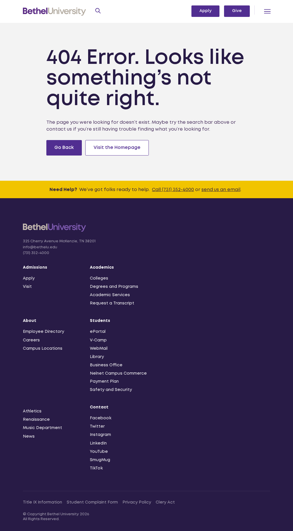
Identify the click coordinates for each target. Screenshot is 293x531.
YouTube (99, 451)
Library (97, 357)
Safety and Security (111, 390)
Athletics (32, 411)
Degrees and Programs (114, 286)
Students (100, 320)
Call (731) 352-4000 (173, 190)
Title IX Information (42, 502)
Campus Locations (42, 348)
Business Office (106, 365)
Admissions (35, 267)
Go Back (64, 147)
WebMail (99, 348)
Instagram (100, 434)
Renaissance (36, 419)
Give (237, 11)
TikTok (96, 468)
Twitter (97, 426)
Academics (102, 267)
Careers (31, 340)
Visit (27, 286)
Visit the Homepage (117, 147)
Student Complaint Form (92, 502)
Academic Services (110, 295)
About (29, 320)
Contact (99, 407)
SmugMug (100, 460)
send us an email (220, 190)
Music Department (42, 428)
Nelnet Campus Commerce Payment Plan (118, 377)
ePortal (98, 331)
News (29, 436)
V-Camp (98, 340)
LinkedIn (98, 443)
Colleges (99, 278)
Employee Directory (43, 331)
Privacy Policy (136, 502)
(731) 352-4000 (36, 253)
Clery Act (165, 502)
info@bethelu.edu (40, 247)
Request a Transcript (112, 303)
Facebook (100, 418)
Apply (205, 11)
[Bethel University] (54, 231)
